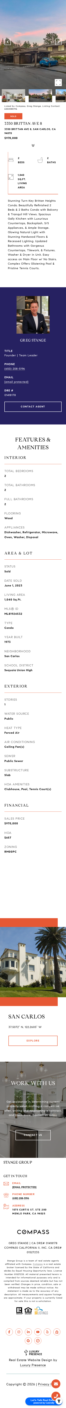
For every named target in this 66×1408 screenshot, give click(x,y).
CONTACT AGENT (33, 406)
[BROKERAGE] (37, 1340)
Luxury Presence (33, 1365)
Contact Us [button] (33, 1135)
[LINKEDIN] (28, 1331)
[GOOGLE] (28, 1340)
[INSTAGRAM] (18, 1331)
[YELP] (47, 1331)
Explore (33, 1040)
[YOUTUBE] (37, 1331)
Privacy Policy (49, 1384)
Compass (38, 1264)
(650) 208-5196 (14, 368)
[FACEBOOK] (9, 1331)
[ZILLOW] (56, 1331)
